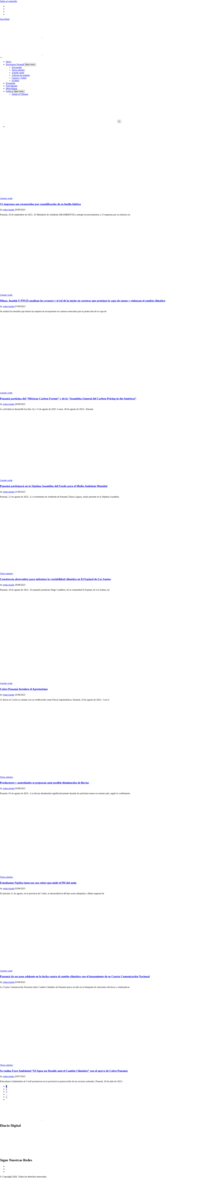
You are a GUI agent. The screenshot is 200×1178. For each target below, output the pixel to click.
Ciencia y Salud (19, 78)
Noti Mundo (11, 86)
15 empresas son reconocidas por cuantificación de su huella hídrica (40, 204)
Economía (10, 83)
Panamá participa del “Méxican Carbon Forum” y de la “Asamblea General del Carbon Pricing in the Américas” (68, 398)
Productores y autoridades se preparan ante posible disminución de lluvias (44, 782)
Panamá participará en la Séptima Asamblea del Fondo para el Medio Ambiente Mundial (53, 486)
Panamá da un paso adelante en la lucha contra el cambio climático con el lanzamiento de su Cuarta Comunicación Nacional (75, 976)
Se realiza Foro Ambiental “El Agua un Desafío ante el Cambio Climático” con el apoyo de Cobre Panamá (64, 1070)
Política (9, 91)
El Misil (15, 80)
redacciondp (9, 209)
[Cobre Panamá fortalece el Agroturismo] (58, 680)
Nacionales (17, 67)
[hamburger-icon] (1, 57)
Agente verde (18, 72)
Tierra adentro (18, 70)
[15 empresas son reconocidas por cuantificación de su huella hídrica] (58, 195)
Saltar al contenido (8, 1)
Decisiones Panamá (15, 64)
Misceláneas (11, 88)
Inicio (8, 61)
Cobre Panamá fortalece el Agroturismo (24, 689)
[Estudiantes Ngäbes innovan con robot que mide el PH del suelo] (58, 874)
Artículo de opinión (21, 75)
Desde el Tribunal (20, 94)
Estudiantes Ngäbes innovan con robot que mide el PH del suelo (38, 882)
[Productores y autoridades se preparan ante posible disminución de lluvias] (58, 774)
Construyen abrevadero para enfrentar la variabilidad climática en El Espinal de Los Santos (55, 579)
